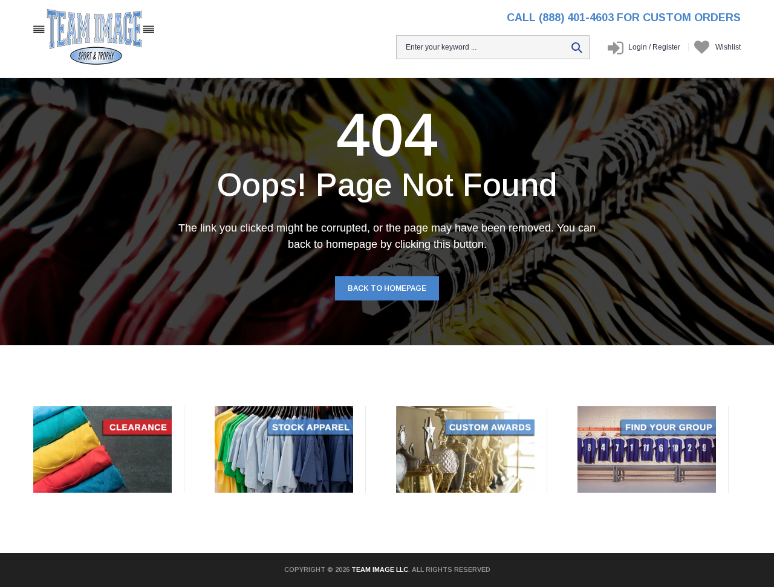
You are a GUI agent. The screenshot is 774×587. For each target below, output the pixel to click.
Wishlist (728, 46)
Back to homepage (387, 288)
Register (664, 46)
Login (637, 46)
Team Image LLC (379, 569)
